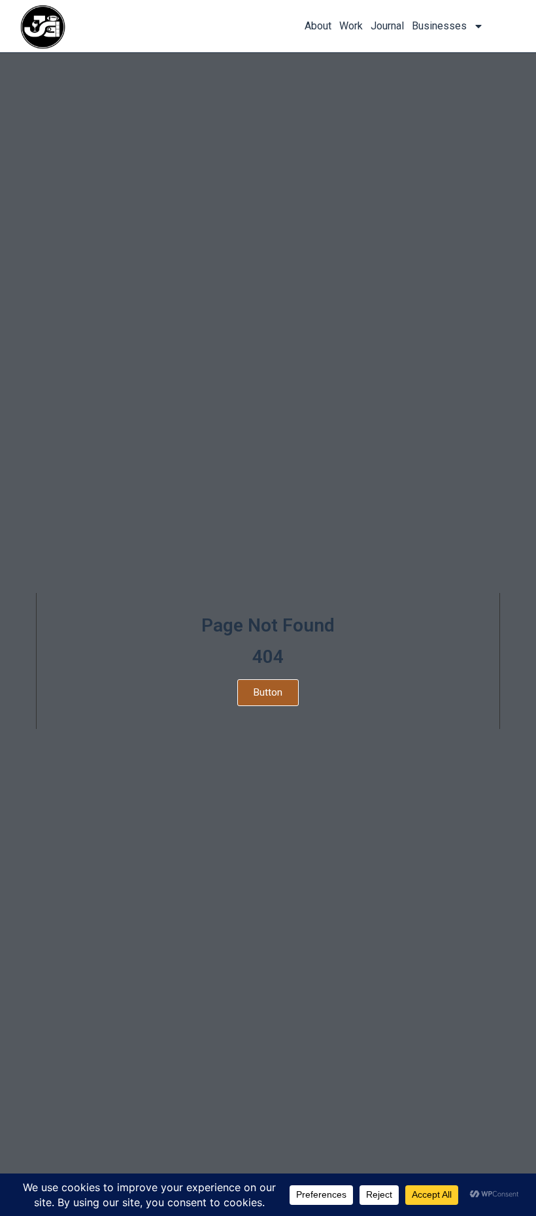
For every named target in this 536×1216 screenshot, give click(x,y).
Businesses (439, 26)
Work (351, 26)
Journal (387, 26)
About (318, 26)
